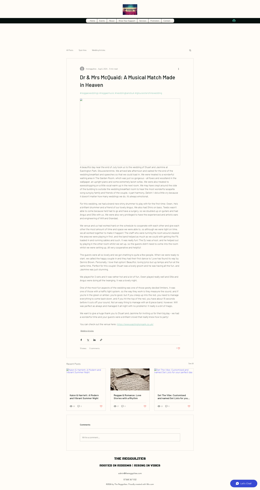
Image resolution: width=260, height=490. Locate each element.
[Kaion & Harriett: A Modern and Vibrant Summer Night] (86, 379)
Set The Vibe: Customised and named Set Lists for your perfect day (173, 397)
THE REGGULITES (130, 458)
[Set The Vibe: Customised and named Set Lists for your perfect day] (174, 379)
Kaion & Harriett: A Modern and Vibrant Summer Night (84, 397)
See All (191, 363)
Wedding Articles (98, 50)
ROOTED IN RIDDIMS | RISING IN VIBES (130, 465)
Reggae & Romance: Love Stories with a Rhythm (127, 397)
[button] (190, 50)
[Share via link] (101, 340)
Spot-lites (83, 50)
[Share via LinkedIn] (94, 340)
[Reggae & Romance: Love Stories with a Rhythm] (130, 379)
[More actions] (178, 68)
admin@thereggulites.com (130, 473)
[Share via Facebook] (81, 340)
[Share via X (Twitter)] (88, 340)
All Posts (69, 50)
